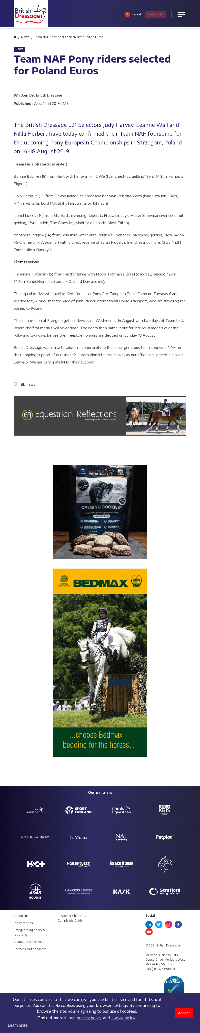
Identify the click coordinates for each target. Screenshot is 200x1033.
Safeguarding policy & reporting (29, 932)
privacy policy (89, 1017)
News (25, 37)
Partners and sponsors (30, 949)
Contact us (21, 916)
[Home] (15, 36)
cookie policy (123, 1017)
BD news (28, 384)
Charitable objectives (28, 942)
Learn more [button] (18, 1025)
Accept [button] (184, 1013)
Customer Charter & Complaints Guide (72, 918)
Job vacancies (23, 923)
